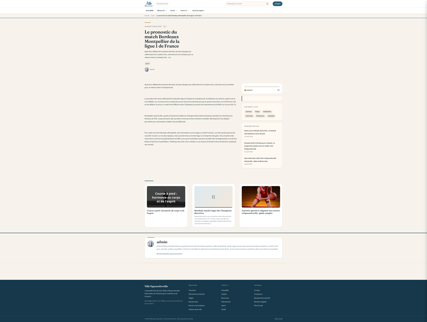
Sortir (172, 10)
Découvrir (161, 10)
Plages (257, 112)
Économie (225, 298)
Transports (258, 294)
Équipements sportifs (262, 298)
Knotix (191, 319)
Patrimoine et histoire (197, 294)
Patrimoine (249, 116)
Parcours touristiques (197, 305)
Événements (260, 116)
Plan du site (258, 305)
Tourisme (249, 112)
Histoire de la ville (195, 309)
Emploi (224, 294)
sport (147, 63)
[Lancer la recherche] (267, 4)
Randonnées (267, 112)
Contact (277, 4)
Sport (223, 305)
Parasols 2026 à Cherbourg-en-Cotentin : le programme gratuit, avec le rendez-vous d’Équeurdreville (259, 146)
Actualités (150, 10)
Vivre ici (184, 10)
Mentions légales (260, 302)
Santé (223, 309)
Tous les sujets (197, 10)
